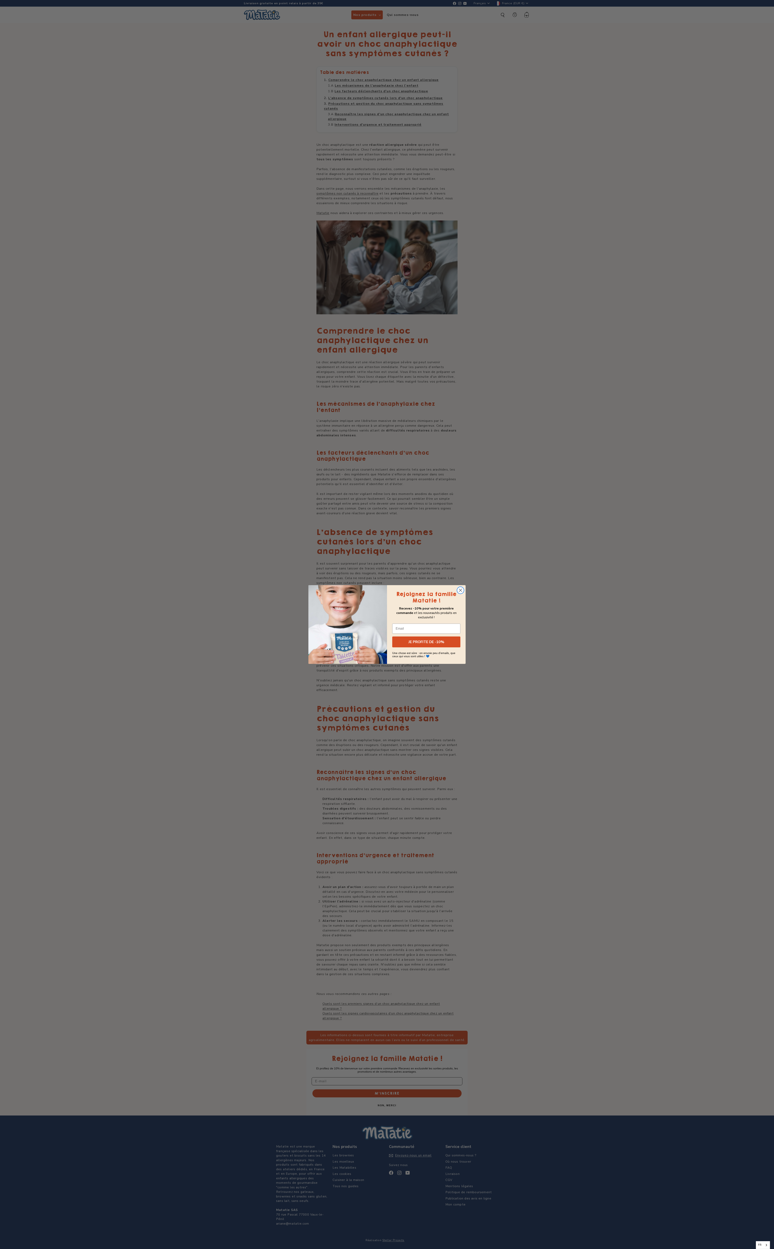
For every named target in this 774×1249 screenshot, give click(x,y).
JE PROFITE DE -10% (426, 642)
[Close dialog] (460, 590)
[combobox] (763, 1245)
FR (760, 1245)
